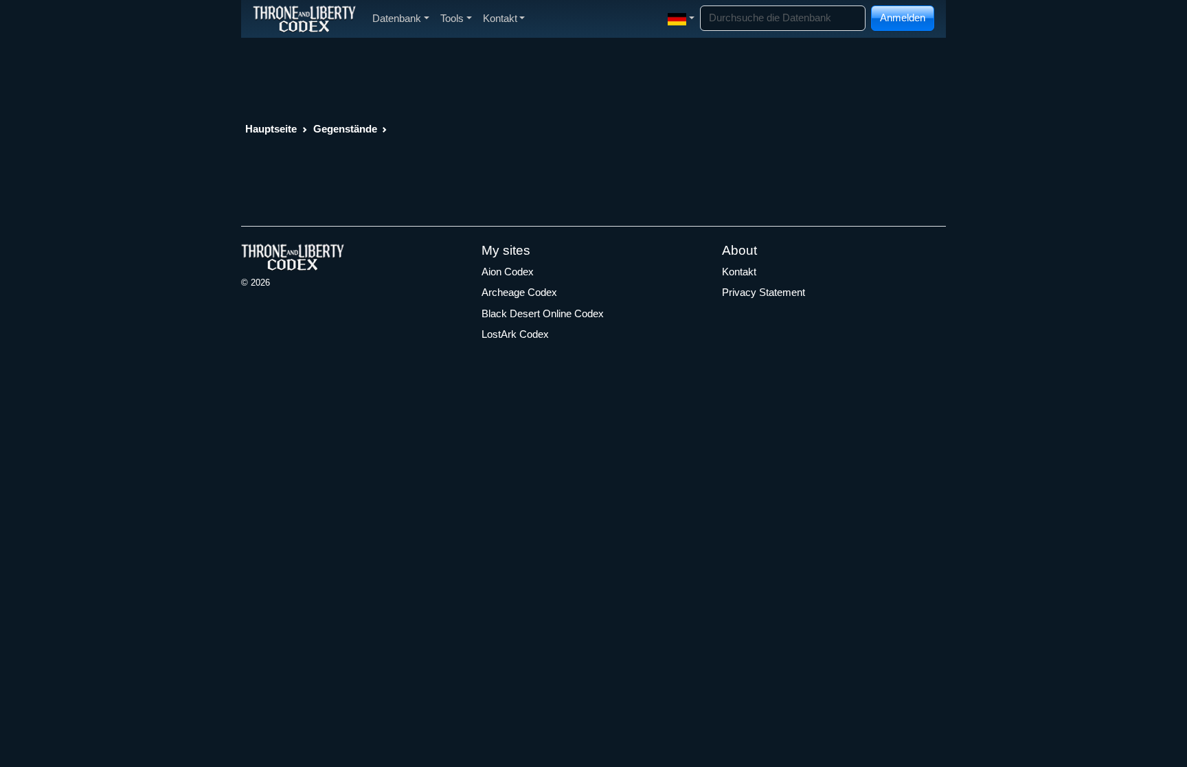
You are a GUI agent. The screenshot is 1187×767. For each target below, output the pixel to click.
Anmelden (902, 17)
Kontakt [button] (500, 18)
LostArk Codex (515, 334)
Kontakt (739, 271)
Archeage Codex (519, 292)
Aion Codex (508, 271)
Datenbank (396, 18)
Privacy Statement (763, 292)
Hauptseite (271, 129)
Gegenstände (345, 129)
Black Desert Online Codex (543, 313)
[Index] (304, 18)
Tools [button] (452, 18)
